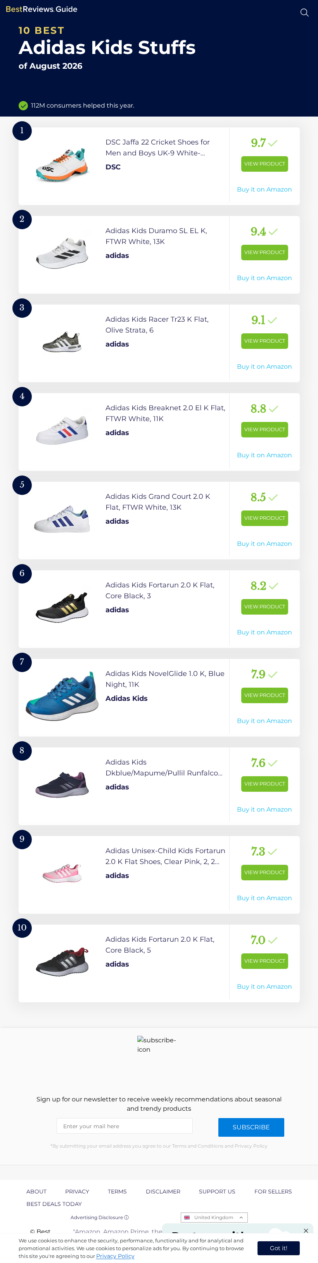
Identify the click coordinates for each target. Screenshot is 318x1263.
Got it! (278, 1248)
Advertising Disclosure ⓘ (100, 1217)
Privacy (77, 1191)
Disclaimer (163, 1191)
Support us (217, 1191)
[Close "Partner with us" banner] (306, 1230)
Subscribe (251, 1127)
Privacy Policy (115, 1256)
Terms (117, 1191)
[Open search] (305, 13)
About (36, 1191)
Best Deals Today (54, 1203)
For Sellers (273, 1191)
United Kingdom (213, 1217)
